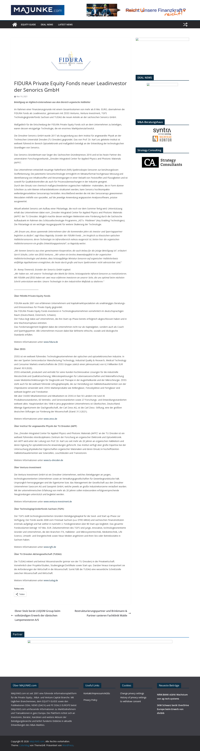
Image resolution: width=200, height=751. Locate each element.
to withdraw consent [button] (130, 701)
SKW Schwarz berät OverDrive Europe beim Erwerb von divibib (173, 709)
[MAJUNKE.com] (14, 24)
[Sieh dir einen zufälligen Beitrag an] (185, 24)
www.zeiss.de (50, 418)
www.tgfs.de (50, 546)
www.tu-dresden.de (53, 460)
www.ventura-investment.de (58, 501)
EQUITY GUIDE (28, 24)
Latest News (65, 24)
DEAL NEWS (47, 24)
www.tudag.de (51, 580)
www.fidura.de (51, 341)
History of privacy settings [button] (133, 697)
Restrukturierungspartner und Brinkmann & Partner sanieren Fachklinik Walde (101, 613)
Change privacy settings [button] (132, 693)
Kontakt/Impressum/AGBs (96, 693)
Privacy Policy (90, 699)
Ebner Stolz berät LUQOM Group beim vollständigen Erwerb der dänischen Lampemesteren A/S (37, 615)
